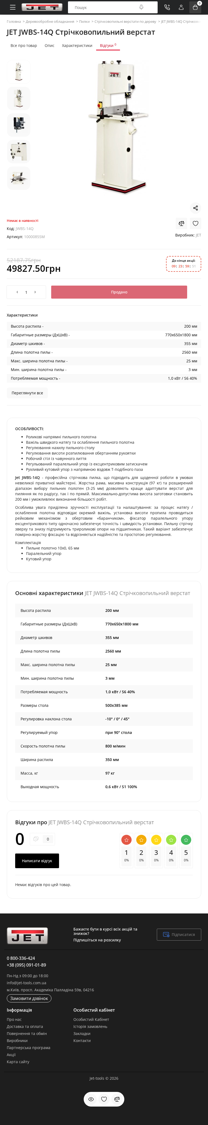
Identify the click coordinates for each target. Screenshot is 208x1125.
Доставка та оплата (25, 1026)
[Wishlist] (195, 223)
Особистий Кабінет (91, 1019)
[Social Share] (195, 208)
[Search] (141, 7)
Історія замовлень (90, 1026)
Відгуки (108, 45)
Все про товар (24, 45)
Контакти (82, 1040)
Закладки (81, 1033)
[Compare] (181, 223)
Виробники (17, 1040)
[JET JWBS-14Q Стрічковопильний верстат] (118, 128)
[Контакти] (167, 7)
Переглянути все (27, 392)
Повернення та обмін (27, 1033)
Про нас (14, 1019)
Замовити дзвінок (29, 998)
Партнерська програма (28, 1047)
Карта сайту (18, 1061)
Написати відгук (37, 860)
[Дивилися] (91, 1099)
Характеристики (77, 45)
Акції (11, 1054)
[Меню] (13, 7)
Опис (49, 45)
